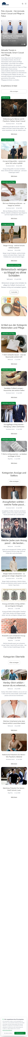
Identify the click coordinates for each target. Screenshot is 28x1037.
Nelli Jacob (5, 41)
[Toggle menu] (25, 3)
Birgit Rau (10, 458)
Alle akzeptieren (20, 1033)
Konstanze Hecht (10, 123)
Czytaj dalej (14, 292)
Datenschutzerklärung (7, 1030)
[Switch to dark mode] (22, 3)
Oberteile (6, 33)
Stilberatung (5, 97)
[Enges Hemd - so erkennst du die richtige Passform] (14, 32)
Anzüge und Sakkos (7, 140)
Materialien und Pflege (8, 182)
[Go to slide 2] (23, 44)
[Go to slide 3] (24, 44)
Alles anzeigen (14, 91)
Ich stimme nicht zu (8, 1033)
